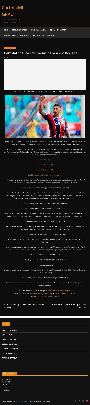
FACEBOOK (6, 382)
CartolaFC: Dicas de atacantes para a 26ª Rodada (69, 306)
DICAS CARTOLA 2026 (38, 30)
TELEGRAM (6, 390)
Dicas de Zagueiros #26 (45, 170)
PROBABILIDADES (8, 353)
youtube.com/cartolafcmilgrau (48, 296)
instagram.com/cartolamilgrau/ (59, 291)
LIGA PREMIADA (38, 35)
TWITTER (5, 385)
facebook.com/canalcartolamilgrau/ (35, 293)
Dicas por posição (10, 48)
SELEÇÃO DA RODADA (58, 30)
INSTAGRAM (6, 379)
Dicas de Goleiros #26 (45, 165)
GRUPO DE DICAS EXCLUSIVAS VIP (16, 35)
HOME (6, 30)
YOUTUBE (5, 387)
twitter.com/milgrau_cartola (65, 293)
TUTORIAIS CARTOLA (9, 358)
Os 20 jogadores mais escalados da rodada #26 (45, 175)
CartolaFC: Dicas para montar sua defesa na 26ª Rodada (24, 306)
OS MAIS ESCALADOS (19, 30)
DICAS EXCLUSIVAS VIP (10, 330)
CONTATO (50, 35)
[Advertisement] (45, 74)
